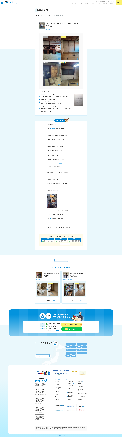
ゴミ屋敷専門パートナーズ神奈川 (40, 393)
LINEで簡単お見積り (81, 399)
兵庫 (79, 353)
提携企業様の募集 (80, 389)
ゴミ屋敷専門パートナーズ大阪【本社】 (41, 384)
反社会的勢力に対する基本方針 (82, 393)
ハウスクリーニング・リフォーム (71, 390)
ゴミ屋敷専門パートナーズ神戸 (39, 411)
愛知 (68, 349)
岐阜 (84, 349)
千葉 (79, 344)
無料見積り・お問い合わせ (82, 397)
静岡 (74, 349)
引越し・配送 (70, 388)
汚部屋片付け (69, 383)
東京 (68, 344)
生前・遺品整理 (70, 393)
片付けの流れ (57, 388)
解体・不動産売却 (70, 395)
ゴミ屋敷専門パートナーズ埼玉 (39, 389)
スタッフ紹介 (80, 390)
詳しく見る (48, 300)
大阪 (68, 353)
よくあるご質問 (58, 390)
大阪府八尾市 (52, 128)
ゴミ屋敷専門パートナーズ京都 (39, 409)
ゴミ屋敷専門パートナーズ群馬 (39, 400)
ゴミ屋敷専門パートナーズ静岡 (39, 405)
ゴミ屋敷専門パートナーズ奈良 (39, 414)
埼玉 (74, 344)
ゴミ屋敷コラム (58, 394)
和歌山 (73, 355)
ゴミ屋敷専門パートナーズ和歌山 (40, 418)
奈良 (84, 353)
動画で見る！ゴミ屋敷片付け (60, 385)
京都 (74, 353)
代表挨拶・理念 (80, 386)
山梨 (84, 346)
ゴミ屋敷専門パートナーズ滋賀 (39, 416)
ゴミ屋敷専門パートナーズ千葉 (39, 391)
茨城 (68, 346)
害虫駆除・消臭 (70, 392)
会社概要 (79, 387)
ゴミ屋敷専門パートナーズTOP (40, 15)
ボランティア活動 (80, 392)
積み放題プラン (70, 396)
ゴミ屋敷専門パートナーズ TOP (62, 379)
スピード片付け (70, 398)
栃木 (74, 346)
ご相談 (65, 231)
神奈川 (84, 344)
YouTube (60, 163)
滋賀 (68, 355)
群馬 (79, 346)
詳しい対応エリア (42, 356)
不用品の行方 (57, 391)
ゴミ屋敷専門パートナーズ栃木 (39, 398)
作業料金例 (57, 399)
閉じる (121, 416)
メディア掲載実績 (58, 387)
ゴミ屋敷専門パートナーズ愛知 (39, 402)
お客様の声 (48, 15)
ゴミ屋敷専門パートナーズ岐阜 (39, 407)
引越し (50, 218)
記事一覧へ (61, 260)
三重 (79, 349)
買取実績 (57, 400)
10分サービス (70, 399)
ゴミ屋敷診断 (57, 384)
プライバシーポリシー (81, 396)
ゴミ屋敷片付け (70, 381)
